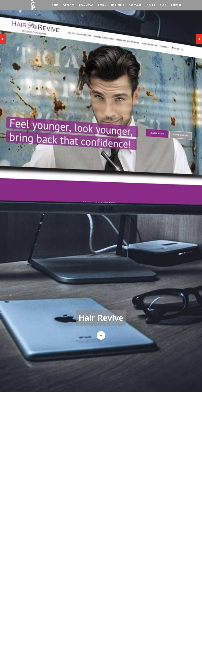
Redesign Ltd (34, 5)
